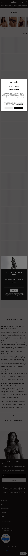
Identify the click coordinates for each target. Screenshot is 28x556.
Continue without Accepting (14, 86)
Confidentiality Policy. (20, 104)
